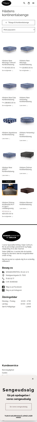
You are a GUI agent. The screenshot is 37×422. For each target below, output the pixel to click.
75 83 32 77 (10, 279)
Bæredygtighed (8, 370)
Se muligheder (6, 70)
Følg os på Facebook (14, 287)
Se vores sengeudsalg (18, 407)
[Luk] (33, 378)
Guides (4, 373)
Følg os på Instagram (14, 290)
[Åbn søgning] (24, 3)
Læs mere (23, 105)
